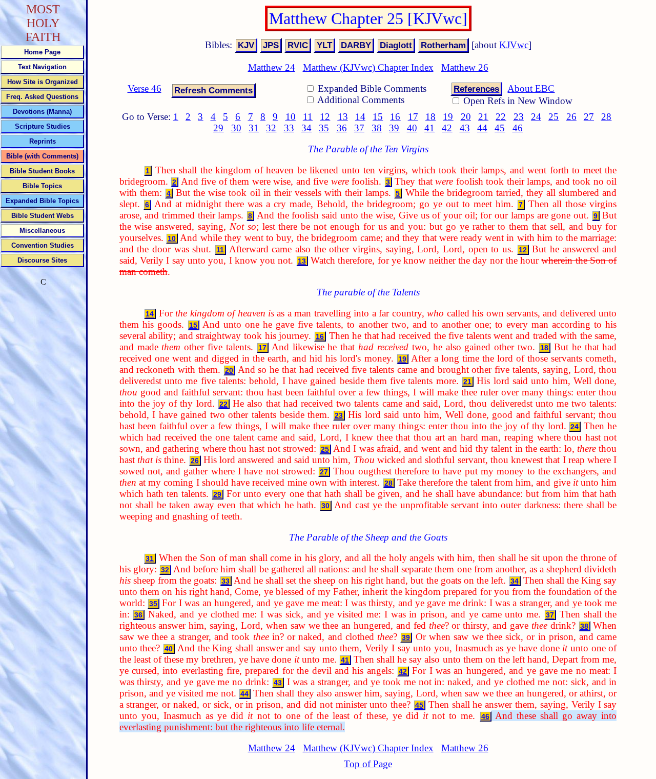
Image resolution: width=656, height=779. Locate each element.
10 (290, 116)
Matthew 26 (464, 67)
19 (448, 116)
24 (536, 116)
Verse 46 (144, 88)
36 (342, 128)
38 (377, 128)
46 (517, 128)
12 (325, 116)
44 (482, 128)
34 (306, 128)
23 (519, 116)
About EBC (531, 88)
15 (378, 116)
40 (412, 128)
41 (429, 128)
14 (360, 116)
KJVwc (513, 44)
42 (447, 128)
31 (254, 128)
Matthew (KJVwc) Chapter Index (368, 67)
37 (359, 128)
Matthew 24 (271, 67)
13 (343, 116)
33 (289, 128)
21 (483, 116)
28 (606, 116)
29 (218, 128)
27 (589, 116)
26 (571, 116)
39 (394, 128)
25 (553, 116)
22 (501, 116)
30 (236, 128)
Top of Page (368, 763)
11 (308, 116)
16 (395, 116)
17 (413, 116)
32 (271, 128)
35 (324, 128)
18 (430, 116)
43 (465, 128)
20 (466, 116)
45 (500, 128)
